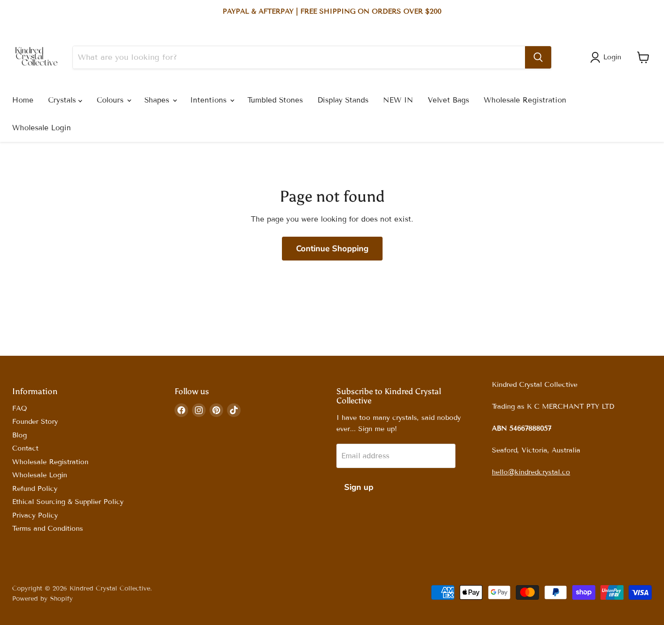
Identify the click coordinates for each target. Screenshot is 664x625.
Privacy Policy (35, 515)
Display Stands (342, 100)
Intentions (209, 100)
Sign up (358, 487)
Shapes (158, 100)
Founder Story (35, 421)
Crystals (63, 100)
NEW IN (398, 100)
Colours (111, 100)
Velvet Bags (448, 100)
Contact (25, 448)
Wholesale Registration (525, 100)
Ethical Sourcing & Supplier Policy (67, 502)
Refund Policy (34, 489)
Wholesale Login (41, 127)
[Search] (538, 57)
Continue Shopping (332, 248)
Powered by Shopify (42, 599)
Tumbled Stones (275, 100)
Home (23, 100)
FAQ (19, 408)
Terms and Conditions (47, 528)
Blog (19, 435)
